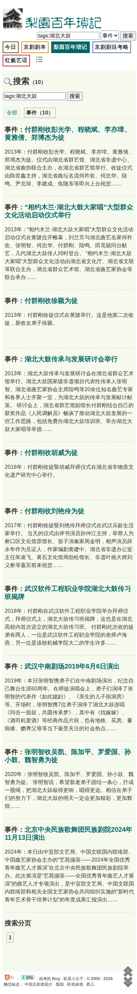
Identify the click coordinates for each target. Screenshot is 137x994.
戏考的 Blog (49, 978)
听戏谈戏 (75, 984)
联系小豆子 (73, 978)
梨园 (60, 984)
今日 (10, 47)
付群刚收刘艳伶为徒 (54, 511)
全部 (12, 112)
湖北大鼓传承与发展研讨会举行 (71, 359)
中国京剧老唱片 (39, 984)
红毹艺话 (16, 60)
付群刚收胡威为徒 (51, 452)
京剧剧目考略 (112, 47)
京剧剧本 (35, 47)
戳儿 (90, 984)
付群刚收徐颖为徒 (51, 300)
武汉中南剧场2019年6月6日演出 (72, 666)
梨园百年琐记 (70, 47)
